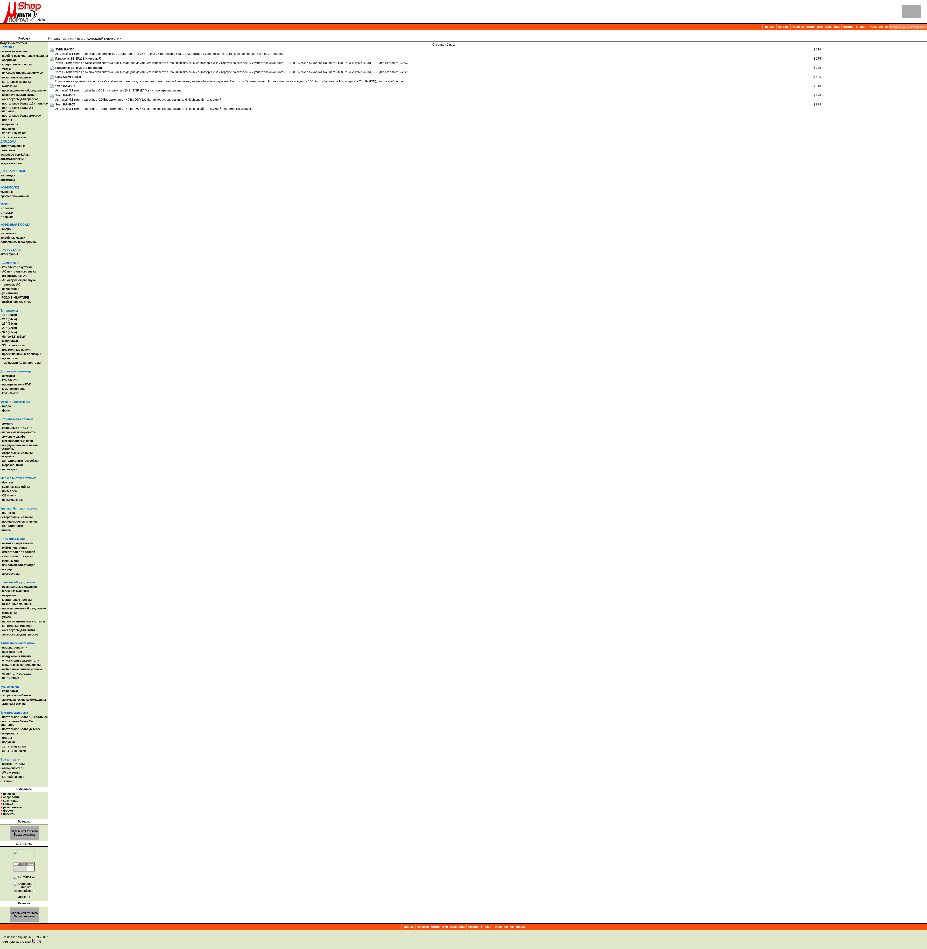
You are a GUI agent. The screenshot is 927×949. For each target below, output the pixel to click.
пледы (7, 120)
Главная (769, 26)
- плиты (5, 530)
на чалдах (7, 175)
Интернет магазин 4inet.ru (66, 38)
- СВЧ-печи (8, 495)
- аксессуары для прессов (19, 634)
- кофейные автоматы (16, 428)
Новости (798, 26)
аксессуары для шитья (18, 95)
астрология (11, 797)
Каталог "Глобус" (855, 26)
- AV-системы (10, 772)
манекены (9, 86)
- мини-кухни (9, 560)
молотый (7, 208)
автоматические (12, 159)
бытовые (7, 192)
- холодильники (11, 526)
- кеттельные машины (16, 626)
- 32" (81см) (8, 332)
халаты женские (14, 137)
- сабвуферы (9, 289)
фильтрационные (13, 146)
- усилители (9, 293)
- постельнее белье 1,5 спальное (24, 717)
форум (8, 810)
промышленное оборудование (24, 90)
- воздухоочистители (15, 656)
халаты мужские (14, 133)
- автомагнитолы (12, 764)
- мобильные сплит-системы (21, 669)
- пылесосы (8, 491)
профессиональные (14, 196)
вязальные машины (16, 77)
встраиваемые (11, 163)
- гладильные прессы (16, 599)
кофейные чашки (12, 237)
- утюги (5, 617)
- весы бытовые (11, 500)
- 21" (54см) (8, 319)
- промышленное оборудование (23, 608)
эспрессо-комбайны (14, 154)
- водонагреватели (13, 647)
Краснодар (832, 26)
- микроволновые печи (16, 441)
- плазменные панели (15, 349)
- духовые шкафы (13, 436)
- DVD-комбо (9, 393)
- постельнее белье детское (20, 729)
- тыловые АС (10, 284)
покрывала (10, 124)
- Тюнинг (6, 781)
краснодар (10, 800)
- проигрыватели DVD (15, 384)
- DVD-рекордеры (12, 389)
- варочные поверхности (17, 432)
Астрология (814, 26)
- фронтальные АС (14, 276)
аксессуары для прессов (20, 99)
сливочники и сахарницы (18, 242)
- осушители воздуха (15, 673)
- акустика (7, 375)
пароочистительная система (22, 73)
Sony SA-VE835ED (68, 77)
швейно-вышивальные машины (25, 55)
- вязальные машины (15, 604)
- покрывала (9, 733)
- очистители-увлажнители (19, 660)
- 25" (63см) (8, 323)
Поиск (520, 926)
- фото (5, 410)
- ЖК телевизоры (12, 345)
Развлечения (879, 26)
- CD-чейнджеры (12, 777)
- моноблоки (9, 341)
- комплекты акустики (16, 267)
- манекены (8, 612)
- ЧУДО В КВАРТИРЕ (14, 297)
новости (9, 793)
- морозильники (11, 465)
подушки (8, 128)
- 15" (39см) (8, 315)
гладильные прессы (17, 64)
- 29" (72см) (8, 328)
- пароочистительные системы (22, 621)
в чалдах (7, 212)
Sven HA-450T (65, 95)
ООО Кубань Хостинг (16, 942)
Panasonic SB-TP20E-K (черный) (78, 58)
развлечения (12, 807)
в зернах (6, 217)
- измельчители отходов (17, 565)
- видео (5, 406)
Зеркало (24, 897)
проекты (9, 814)
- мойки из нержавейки (16, 543)
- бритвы (6, 482)
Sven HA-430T (65, 86)
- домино (6, 423)
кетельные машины (16, 82)
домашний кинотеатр (103, 38)
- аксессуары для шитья (17, 630)
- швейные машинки (14, 591)
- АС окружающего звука (18, 280)
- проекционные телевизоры (20, 354)
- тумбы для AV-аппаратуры (20, 362)
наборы (5, 229)
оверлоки (9, 60)
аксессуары (9, 254)
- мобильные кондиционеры (20, 665)
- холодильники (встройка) (19, 460)
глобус (8, 804)
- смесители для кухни (16, 556)
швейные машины (15, 51)
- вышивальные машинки (18, 586)
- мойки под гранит (13, 547)
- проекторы (9, 358)
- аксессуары (10, 573)
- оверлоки (8, 595)
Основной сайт (24, 891)
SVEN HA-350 (64, 49)
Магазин (783, 26)
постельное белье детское (21, 115)
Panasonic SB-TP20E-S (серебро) (78, 68)
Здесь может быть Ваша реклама (24, 833)
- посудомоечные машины (19, 521)
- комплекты (9, 380)
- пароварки (8, 469)
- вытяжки (7, 513)
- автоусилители (12, 768)
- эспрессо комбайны (15, 695)
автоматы (7, 179)
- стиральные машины (16, 517)
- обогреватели (11, 652)
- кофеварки (9, 691)
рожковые (7, 150)
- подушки (7, 742)
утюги (6, 68)
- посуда (6, 569)
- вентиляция (9, 678)
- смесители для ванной (17, 552)
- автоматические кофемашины (23, 699)
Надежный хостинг (13, 43)
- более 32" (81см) (13, 336)
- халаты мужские (13, 746)
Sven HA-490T (65, 104)
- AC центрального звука (18, 271)
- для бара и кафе (13, 704)
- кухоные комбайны (15, 486)
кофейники (8, 233)
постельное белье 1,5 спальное (25, 103)
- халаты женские (13, 751)
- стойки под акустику (15, 302)
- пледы (6, 738)
